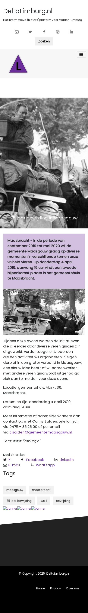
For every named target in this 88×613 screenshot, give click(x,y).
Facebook (35, 459)
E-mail (14, 465)
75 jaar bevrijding (19, 501)
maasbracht (41, 490)
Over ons (72, 588)
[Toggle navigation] (81, 54)
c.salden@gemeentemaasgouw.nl (40, 432)
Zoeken (44, 41)
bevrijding (63, 501)
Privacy (55, 588)
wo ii (44, 501)
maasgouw (14, 490)
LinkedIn (67, 459)
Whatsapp (45, 465)
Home (40, 588)
